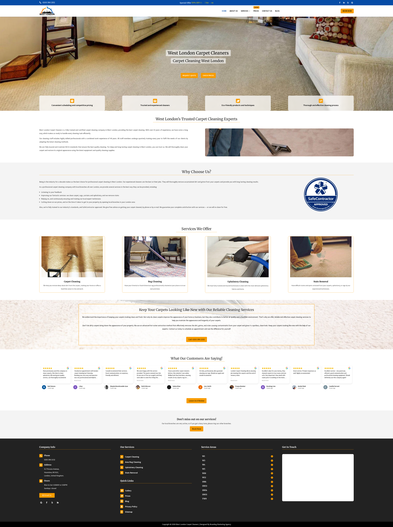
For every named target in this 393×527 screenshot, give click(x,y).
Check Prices (208, 75)
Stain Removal (320, 281)
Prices (256, 9)
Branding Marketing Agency (220, 524)
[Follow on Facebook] (339, 2)
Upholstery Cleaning (238, 281)
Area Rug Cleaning (133, 462)
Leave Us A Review (196, 400)
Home (224, 11)
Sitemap (128, 512)
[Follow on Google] (352, 2)
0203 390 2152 (49, 2)
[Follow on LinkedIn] (344, 2)
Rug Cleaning (155, 281)
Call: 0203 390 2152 (196, 339)
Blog (277, 11)
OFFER (256, 7)
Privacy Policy (131, 506)
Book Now (347, 11)
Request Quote (189, 75)
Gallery (128, 490)
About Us (234, 11)
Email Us (48, 495)
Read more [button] (77, 380)
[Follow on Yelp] (348, 2)
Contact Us (267, 11)
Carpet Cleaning (72, 281)
